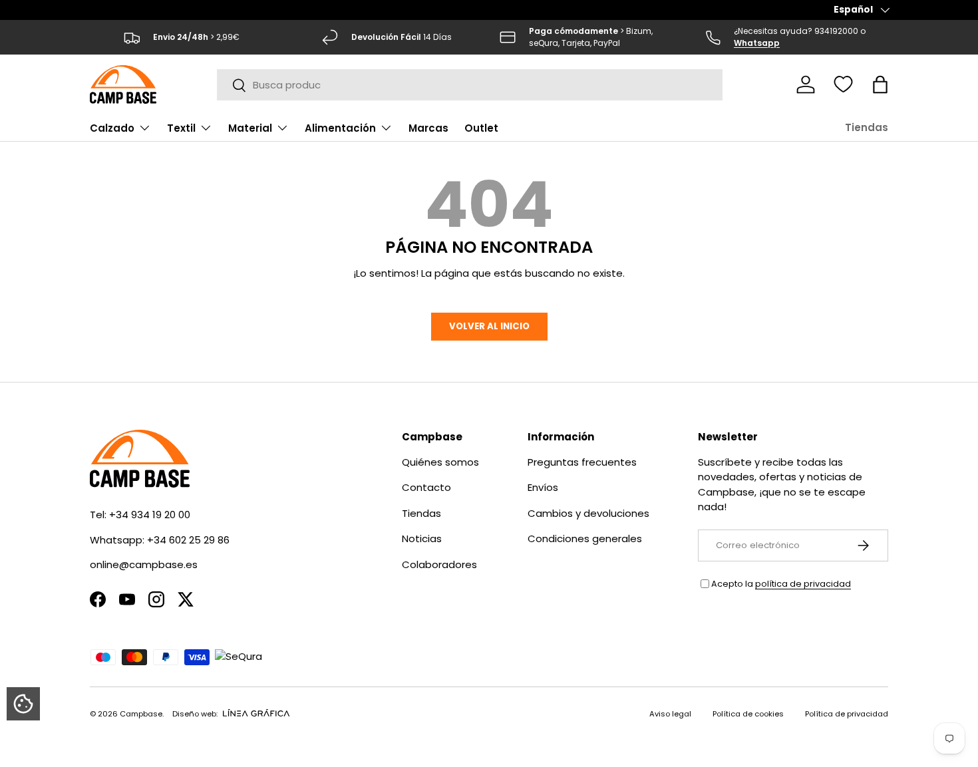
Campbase (141, 713)
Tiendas (866, 127)
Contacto (426, 487)
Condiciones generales (585, 538)
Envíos (543, 487)
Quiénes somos (440, 462)
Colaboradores (439, 564)
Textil (181, 128)
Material (250, 128)
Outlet (481, 128)
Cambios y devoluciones (588, 513)
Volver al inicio (489, 326)
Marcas (428, 128)
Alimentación (340, 128)
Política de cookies (748, 713)
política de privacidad (803, 583)
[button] (880, 84)
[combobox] (470, 84)
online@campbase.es (144, 564)
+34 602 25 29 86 (188, 540)
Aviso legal (670, 713)
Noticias (422, 538)
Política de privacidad (846, 713)
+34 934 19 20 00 (149, 515)
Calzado (112, 128)
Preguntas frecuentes (582, 462)
